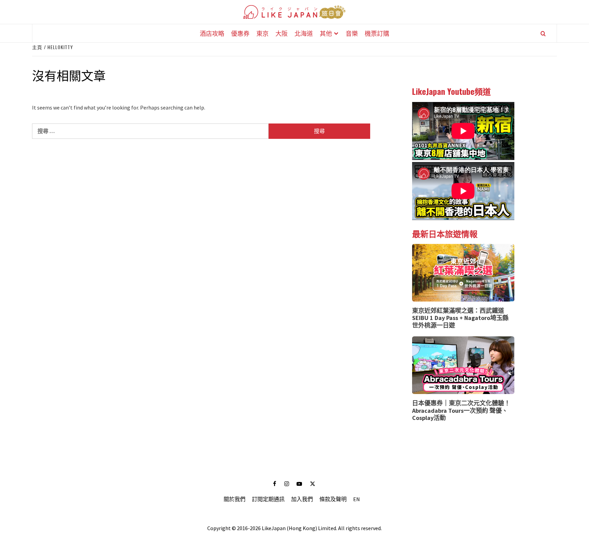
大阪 (281, 33)
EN (356, 499)
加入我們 (302, 499)
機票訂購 (377, 33)
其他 (326, 33)
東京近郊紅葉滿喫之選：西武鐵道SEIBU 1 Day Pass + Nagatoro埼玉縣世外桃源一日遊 (460, 318)
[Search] (543, 33)
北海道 (303, 33)
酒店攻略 (212, 33)
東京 (262, 33)
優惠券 (240, 33)
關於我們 (234, 499)
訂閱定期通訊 (268, 499)
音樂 (352, 33)
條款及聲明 (333, 499)
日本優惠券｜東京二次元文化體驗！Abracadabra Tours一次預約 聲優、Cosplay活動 (461, 410)
